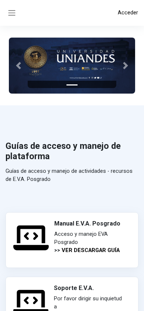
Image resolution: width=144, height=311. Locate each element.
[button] (18, 66)
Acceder (128, 12)
